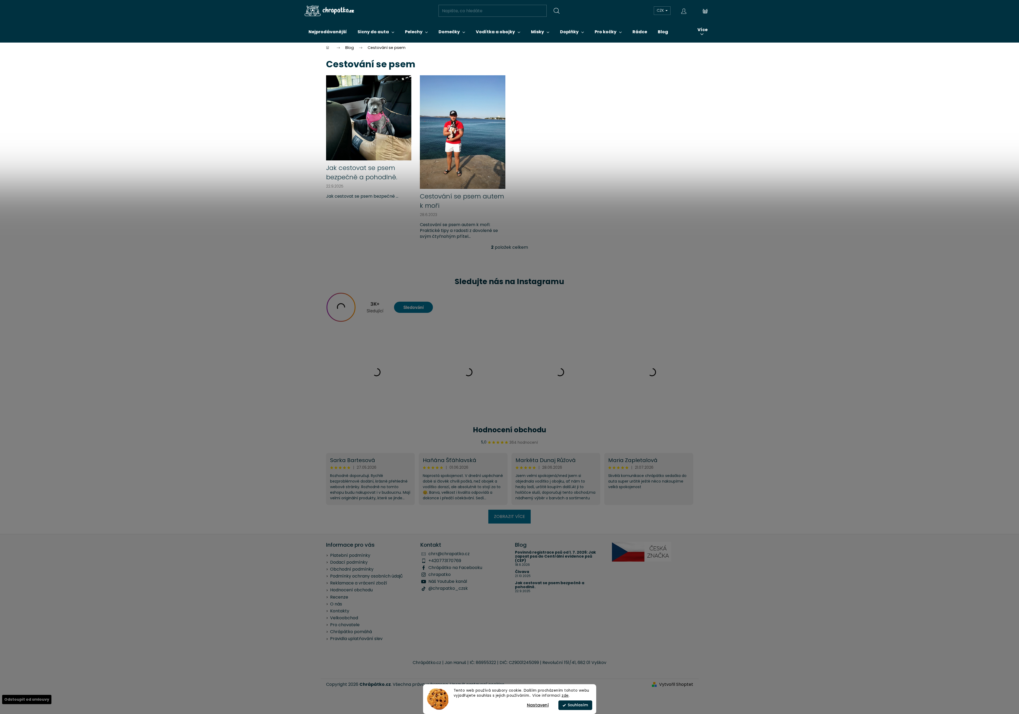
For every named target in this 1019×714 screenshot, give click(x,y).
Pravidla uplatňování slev (356, 639)
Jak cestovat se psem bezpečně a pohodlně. (361, 172)
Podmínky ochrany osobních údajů (366, 576)
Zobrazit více (509, 516)
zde (565, 695)
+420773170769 (444, 561)
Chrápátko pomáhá (351, 632)
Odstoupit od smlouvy (26, 699)
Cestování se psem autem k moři (462, 201)
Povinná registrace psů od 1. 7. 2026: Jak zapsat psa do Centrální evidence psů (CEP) (555, 556)
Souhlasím (578, 705)
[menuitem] (327, 32)
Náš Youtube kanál (447, 581)
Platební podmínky (350, 555)
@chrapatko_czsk (448, 588)
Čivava (522, 572)
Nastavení (538, 705)
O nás (336, 604)
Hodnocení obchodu (509, 430)
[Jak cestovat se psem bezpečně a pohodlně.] (369, 118)
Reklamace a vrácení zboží (358, 583)
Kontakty (339, 611)
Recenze (339, 597)
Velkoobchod (344, 618)
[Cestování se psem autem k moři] (462, 132)
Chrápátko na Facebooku (455, 567)
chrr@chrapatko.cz (449, 554)
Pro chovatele (345, 625)
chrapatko (439, 574)
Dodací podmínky (349, 562)
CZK (661, 10)
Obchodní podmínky (352, 569)
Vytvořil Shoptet (676, 684)
